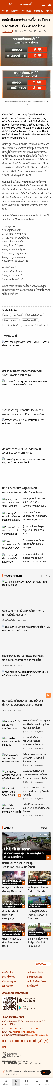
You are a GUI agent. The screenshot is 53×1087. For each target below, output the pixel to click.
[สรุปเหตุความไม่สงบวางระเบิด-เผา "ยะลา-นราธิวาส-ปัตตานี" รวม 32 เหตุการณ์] (11, 503)
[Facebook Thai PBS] (4, 1041)
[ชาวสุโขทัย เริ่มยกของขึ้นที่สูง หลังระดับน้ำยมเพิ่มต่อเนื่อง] (39, 929)
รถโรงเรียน (29, 325)
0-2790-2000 (12, 1028)
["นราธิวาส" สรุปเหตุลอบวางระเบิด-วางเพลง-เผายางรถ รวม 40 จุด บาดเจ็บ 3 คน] (26, 393)
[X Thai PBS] (10, 1041)
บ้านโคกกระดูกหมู (10, 320)
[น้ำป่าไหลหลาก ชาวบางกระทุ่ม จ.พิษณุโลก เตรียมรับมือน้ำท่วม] (26, 846)
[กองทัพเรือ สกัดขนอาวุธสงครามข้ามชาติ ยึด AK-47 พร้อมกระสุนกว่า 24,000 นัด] (26, 684)
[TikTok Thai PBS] (40, 1041)
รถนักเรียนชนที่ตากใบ (11, 325)
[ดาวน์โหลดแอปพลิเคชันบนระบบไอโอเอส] (26, 1000)
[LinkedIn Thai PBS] (4, 1047)
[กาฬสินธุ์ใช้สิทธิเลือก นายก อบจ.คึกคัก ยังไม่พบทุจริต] (39, 901)
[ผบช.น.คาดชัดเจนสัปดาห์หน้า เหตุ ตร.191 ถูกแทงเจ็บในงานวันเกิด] (26, 593)
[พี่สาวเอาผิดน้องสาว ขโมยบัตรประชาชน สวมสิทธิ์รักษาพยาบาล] (11, 758)
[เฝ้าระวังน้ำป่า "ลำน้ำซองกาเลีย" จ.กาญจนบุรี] (13, 901)
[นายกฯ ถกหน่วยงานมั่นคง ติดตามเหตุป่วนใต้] (13, 929)
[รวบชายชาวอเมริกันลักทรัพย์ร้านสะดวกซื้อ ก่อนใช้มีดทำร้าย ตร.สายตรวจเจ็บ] (26, 639)
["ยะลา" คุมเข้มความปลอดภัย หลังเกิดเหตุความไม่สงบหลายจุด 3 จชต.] (11, 517)
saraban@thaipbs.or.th (38, 1034)
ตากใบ (6, 315)
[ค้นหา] (10, 4)
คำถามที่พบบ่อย (8, 976)
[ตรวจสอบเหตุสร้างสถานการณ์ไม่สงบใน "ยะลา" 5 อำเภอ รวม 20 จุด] (26, 354)
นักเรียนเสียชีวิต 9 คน (34, 315)
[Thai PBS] (26, 4)
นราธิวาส (17, 315)
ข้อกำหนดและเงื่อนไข (35, 972)
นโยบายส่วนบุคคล (9, 981)
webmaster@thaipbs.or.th (24, 1031)
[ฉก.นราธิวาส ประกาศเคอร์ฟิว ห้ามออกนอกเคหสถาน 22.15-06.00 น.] (11, 558)
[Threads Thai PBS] (22, 1041)
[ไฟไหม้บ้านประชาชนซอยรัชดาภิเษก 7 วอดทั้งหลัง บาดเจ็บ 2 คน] (11, 809)
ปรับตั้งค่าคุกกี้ (32, 985)
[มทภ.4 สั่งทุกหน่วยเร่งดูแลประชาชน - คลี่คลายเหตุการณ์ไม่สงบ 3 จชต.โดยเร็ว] (26, 471)
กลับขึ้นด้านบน (41, 964)
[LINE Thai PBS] (28, 1041)
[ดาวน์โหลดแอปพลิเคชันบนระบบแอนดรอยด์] (26, 1008)
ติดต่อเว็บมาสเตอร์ (34, 976)
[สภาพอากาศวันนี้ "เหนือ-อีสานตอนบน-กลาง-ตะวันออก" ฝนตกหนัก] (26, 432)
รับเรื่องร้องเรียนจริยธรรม (37, 981)
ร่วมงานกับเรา (7, 985)
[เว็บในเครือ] (3, 4)
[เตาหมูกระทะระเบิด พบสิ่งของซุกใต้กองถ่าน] (13, 878)
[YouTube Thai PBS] (34, 1041)
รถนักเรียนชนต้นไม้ (29, 320)
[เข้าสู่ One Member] (49, 4)
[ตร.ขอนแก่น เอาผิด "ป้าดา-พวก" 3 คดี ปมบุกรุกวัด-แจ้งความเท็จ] (11, 792)
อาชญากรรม (7, 31)
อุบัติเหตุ (42, 325)
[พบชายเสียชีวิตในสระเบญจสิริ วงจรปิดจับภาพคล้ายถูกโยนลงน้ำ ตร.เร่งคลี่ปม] (11, 725)
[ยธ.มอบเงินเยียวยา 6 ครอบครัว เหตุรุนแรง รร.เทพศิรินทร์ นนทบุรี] (11, 742)
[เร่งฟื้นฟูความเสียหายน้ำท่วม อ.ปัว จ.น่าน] (39, 878)
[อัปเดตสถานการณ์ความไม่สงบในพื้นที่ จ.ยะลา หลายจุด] (11, 545)
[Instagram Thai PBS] (16, 1041)
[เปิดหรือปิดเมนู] (44, 4)
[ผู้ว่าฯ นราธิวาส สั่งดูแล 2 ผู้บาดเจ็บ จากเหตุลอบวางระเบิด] (11, 531)
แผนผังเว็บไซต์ (7, 972)
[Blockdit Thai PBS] (46, 1041)
